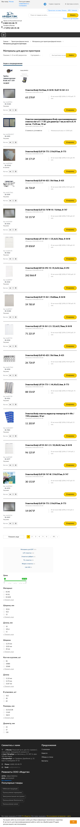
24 (7, 727)
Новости (44, 753)
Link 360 (28, 567)
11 (7, 632)
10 (7, 626)
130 (7, 732)
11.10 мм (9, 678)
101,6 (7, 629)
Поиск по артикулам (70, 18)
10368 (8, 666)
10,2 (7, 612)
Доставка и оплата (72, 4)
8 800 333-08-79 (10, 23)
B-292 (8, 592)
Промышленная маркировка (12, 792)
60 (7, 701)
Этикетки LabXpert (27, 556)
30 (7, 698)
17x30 (8, 712)
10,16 (7, 609)
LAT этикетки (27, 553)
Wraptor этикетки (27, 564)
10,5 (7, 696)
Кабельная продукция (10, 789)
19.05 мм (9, 646)
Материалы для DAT (27, 549)
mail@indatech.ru (24, 3)
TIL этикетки (27, 560)
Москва (11, 1)
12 (7, 614)
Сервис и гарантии (54, 4)
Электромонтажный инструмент (14, 796)
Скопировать (23, 5)
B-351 (8, 594)
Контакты (45, 761)
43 (54, 536)
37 (7, 730)
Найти (71, 55)
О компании (46, 749)
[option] (9, 76)
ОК (73, 822)
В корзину (70, 110)
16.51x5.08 (9, 710)
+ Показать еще (8, 600)
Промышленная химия (10, 804)
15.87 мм (9, 684)
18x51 (8, 715)
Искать (72, 15)
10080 (8, 664)
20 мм (8, 649)
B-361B (8, 597)
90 (7, 661)
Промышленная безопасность (13, 800)
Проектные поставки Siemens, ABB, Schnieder (62, 10)
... (50, 536)
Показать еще (13, 537)
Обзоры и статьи (47, 757)
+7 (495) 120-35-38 (11, 28)
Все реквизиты (6, 780)
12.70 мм (9, 644)
